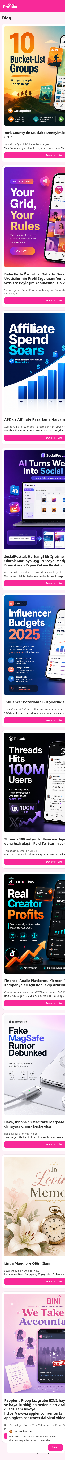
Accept (55, 1447)
